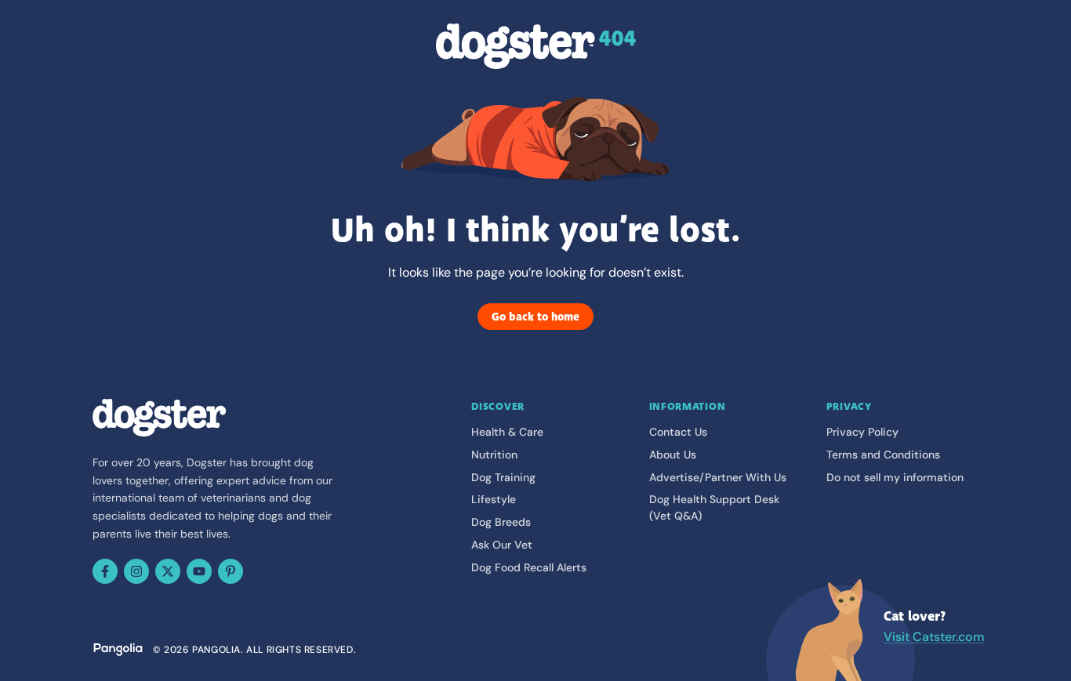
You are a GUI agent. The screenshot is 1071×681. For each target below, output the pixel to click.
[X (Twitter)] (167, 571)
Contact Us (678, 432)
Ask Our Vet (501, 545)
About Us (672, 454)
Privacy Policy (862, 432)
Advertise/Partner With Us (717, 477)
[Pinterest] (230, 571)
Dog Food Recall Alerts (528, 567)
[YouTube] (199, 571)
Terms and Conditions (883, 454)
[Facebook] (105, 571)
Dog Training (503, 477)
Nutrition (494, 454)
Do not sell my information (895, 477)
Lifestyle (493, 499)
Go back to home (535, 316)
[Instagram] (136, 571)
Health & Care (507, 432)
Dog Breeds (501, 522)
